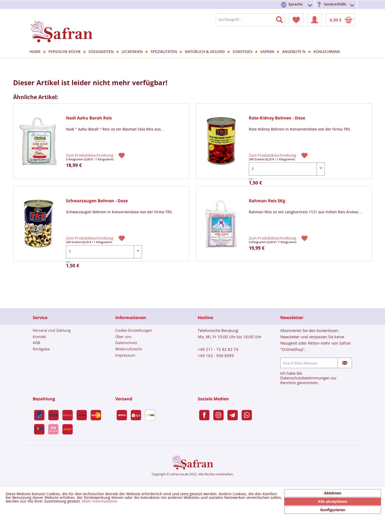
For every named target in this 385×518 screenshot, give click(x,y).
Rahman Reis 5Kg (267, 201)
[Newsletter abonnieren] (345, 363)
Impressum (125, 355)
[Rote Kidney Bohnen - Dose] (221, 141)
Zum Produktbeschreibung (90, 155)
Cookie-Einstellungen (133, 330)
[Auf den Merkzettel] (122, 155)
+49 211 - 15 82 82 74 (218, 349)
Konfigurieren (332, 509)
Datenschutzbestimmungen (305, 377)
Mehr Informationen (100, 501)
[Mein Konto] (314, 19)
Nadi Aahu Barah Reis (89, 118)
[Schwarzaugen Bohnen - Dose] (38, 224)
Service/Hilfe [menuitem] (335, 4)
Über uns (123, 336)
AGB (36, 342)
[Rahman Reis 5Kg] (221, 224)
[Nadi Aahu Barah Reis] (38, 141)
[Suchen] (282, 18)
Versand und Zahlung (52, 330)
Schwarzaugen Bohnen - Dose (97, 201)
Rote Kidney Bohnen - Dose (277, 118)
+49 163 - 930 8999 (216, 355)
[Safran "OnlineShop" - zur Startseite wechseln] (61, 27)
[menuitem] (297, 4)
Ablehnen (332, 492)
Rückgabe (41, 348)
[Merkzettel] (296, 19)
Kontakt (39, 336)
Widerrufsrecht (128, 348)
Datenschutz (126, 342)
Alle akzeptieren (332, 501)
